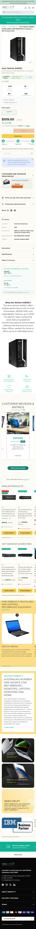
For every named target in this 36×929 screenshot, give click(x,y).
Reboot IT (8, 924)
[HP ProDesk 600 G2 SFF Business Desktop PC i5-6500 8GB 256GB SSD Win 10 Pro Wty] (25, 497)
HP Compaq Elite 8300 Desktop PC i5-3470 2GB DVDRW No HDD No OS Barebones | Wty (9, 571)
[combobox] (18, 12)
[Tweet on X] (8, 210)
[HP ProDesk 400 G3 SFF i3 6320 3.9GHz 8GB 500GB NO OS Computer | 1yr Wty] (9, 497)
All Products (13, 27)
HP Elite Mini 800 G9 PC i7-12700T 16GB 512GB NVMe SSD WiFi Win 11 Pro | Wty (25, 570)
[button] (16, 463)
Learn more (6, 609)
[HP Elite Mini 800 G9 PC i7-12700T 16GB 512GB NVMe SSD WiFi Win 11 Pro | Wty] (25, 555)
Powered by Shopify (16, 924)
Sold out (23, 131)
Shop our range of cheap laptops (18, 22)
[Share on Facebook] (11, 210)
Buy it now (18, 136)
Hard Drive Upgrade (20, 180)
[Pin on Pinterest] (15, 210)
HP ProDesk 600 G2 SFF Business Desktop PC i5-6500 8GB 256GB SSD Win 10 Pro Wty (25, 514)
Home (4, 27)
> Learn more (9, 727)
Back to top (18, 854)
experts (26, 479)
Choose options (17, 186)
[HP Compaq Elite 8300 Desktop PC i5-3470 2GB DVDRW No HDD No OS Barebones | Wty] (9, 555)
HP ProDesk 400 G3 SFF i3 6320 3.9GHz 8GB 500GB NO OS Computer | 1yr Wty (9, 513)
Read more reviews (18, 468)
